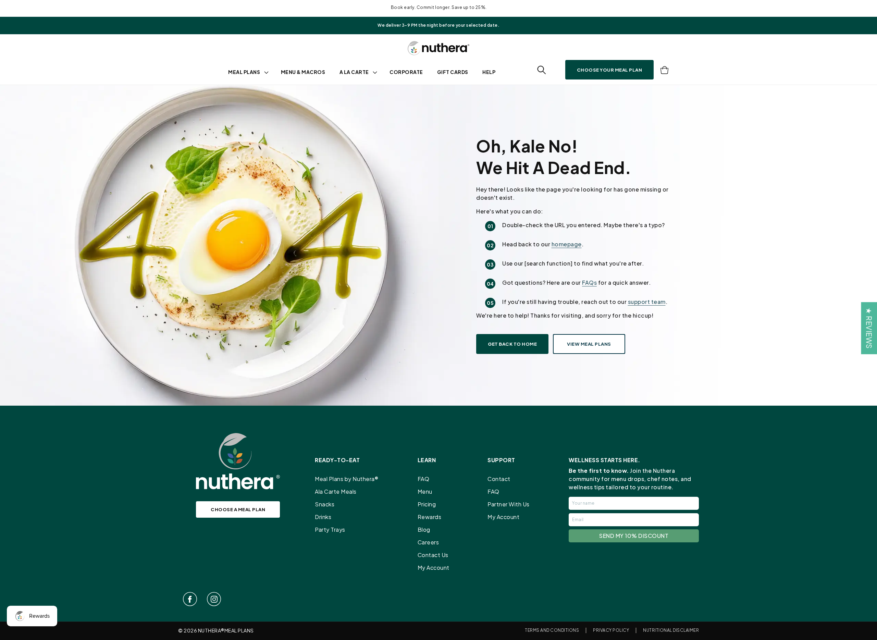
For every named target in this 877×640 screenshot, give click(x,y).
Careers (428, 542)
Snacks (324, 504)
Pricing (427, 504)
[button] (541, 70)
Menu (425, 491)
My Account (433, 567)
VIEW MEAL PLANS (589, 344)
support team (647, 301)
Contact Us (433, 554)
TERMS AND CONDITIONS (552, 630)
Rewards (430, 516)
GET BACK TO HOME (512, 344)
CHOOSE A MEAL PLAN (238, 509)
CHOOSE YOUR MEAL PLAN (609, 70)
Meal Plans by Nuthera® (346, 478)
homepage (567, 244)
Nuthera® (211, 630)
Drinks (323, 516)
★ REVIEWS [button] (869, 328)
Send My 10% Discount (633, 535)
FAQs (589, 282)
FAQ (424, 478)
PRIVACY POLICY (611, 630)
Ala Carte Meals (336, 491)
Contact (498, 478)
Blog (424, 529)
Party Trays (330, 529)
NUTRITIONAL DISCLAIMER (671, 630)
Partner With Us (508, 504)
